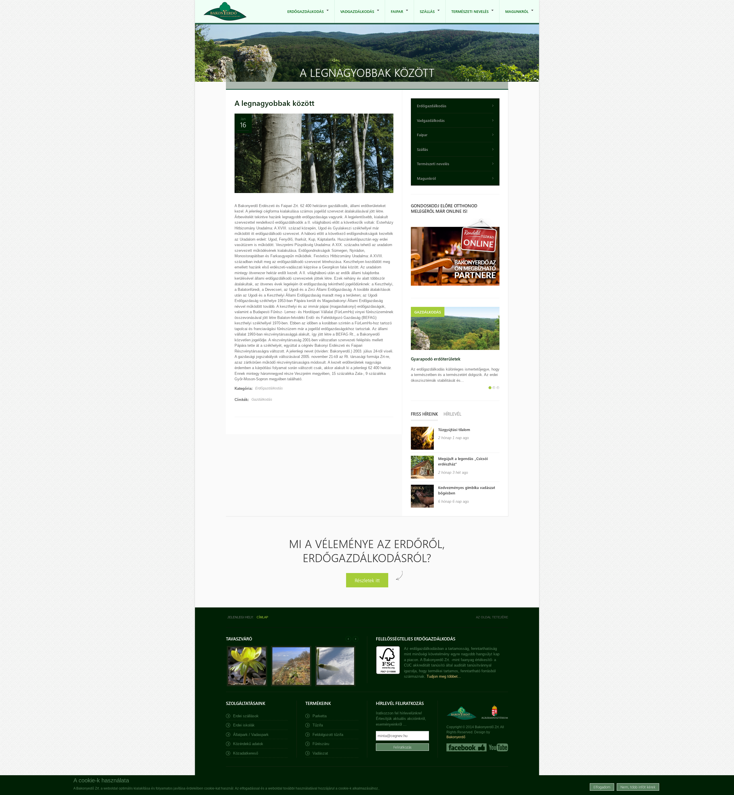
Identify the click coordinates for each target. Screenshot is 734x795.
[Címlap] (225, 11)
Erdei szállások (246, 716)
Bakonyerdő (455, 737)
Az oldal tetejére (492, 617)
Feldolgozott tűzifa (328, 734)
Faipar (394, 16)
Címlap (262, 617)
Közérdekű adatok (248, 744)
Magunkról (513, 16)
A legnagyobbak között (274, 103)
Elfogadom (602, 786)
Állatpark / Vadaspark (251, 734)
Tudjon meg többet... (444, 676)
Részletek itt (367, 580)
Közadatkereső (245, 753)
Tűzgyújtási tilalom (454, 429)
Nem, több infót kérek (637, 786)
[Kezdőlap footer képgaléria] (247, 685)
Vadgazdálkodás (354, 16)
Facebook (466, 747)
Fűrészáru (321, 744)
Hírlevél (452, 414)
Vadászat (320, 753)
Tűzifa (318, 725)
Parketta (320, 716)
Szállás (424, 16)
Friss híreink (424, 414)
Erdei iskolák (244, 725)
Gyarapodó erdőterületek (435, 359)
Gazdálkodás (261, 399)
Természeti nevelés (467, 16)
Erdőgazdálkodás (303, 16)
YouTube (498, 747)
